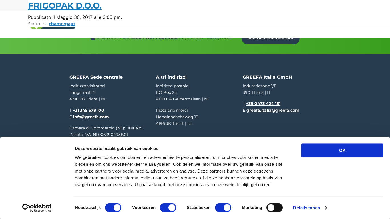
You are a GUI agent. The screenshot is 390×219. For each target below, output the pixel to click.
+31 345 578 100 (88, 110)
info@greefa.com (91, 116)
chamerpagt (62, 23)
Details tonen (306, 207)
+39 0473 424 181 (263, 103)
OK (342, 150)
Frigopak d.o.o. (65, 6)
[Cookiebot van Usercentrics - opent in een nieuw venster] (37, 208)
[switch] (168, 207)
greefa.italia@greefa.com (272, 110)
